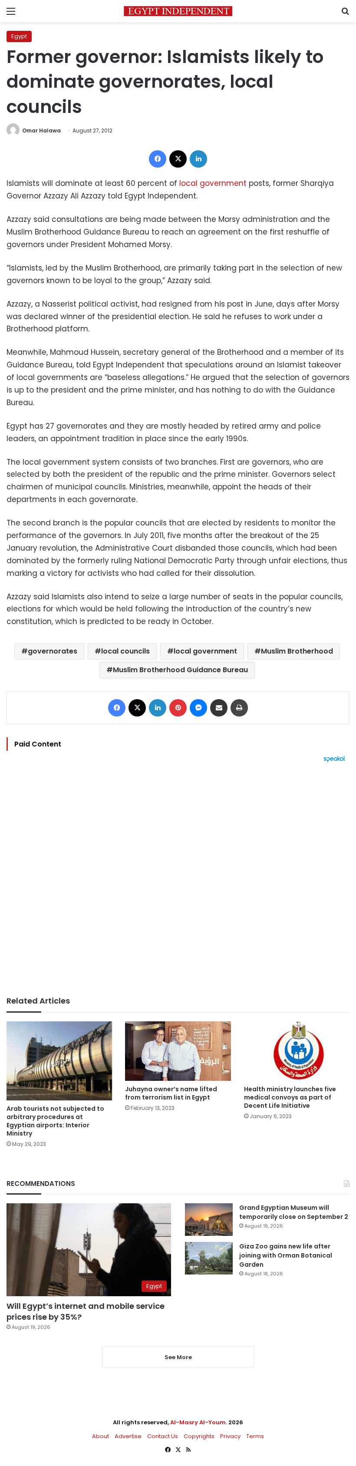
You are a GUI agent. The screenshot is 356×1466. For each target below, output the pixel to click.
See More (178, 1357)
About (100, 1436)
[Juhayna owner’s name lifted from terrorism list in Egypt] (178, 1051)
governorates (52, 651)
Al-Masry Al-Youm (198, 1422)
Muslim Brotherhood (297, 651)
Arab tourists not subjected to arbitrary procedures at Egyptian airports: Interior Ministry (55, 1121)
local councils (125, 651)
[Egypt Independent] (178, 11)
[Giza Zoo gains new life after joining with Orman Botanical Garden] (209, 1258)
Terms (255, 1436)
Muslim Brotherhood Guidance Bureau (180, 670)
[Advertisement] (178, 879)
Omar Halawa (41, 130)
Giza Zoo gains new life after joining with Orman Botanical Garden (285, 1255)
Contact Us (162, 1436)
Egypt (19, 36)
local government (213, 183)
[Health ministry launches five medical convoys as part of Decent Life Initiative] (296, 1051)
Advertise (128, 1436)
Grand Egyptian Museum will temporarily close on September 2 (293, 1212)
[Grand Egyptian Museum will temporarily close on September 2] (209, 1219)
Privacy (230, 1436)
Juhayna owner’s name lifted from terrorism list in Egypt (171, 1093)
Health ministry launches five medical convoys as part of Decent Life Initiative (290, 1097)
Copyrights (199, 1436)
